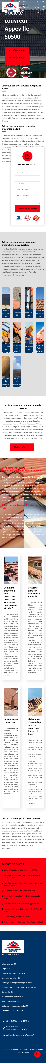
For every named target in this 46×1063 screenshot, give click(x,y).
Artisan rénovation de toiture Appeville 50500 (20, 870)
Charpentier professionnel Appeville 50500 (19, 891)
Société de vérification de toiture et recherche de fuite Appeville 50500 (23, 884)
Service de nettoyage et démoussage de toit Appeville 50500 (23, 910)
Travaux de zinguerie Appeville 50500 (17, 917)
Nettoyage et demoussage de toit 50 (15, 1006)
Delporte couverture (20, 1050)
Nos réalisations (17, 50)
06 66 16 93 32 (41, 10)
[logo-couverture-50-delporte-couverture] (10, 7)
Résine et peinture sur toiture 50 (13, 973)
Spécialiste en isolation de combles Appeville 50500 (22, 904)
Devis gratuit (20, 447)
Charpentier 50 (7, 992)
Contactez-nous (16, 58)
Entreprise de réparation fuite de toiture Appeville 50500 (22, 897)
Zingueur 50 (6, 969)
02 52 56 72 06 (11, 1021)
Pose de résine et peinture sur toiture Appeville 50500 (23, 922)
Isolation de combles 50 (10, 1001)
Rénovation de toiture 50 (11, 978)
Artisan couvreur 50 (9, 964)
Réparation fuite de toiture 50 (12, 997)
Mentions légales (36, 1050)
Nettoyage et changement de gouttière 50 (17, 983)
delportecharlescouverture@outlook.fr (20, 1035)
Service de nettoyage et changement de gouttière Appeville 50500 (22, 877)
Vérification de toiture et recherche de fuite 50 (19, 987)
